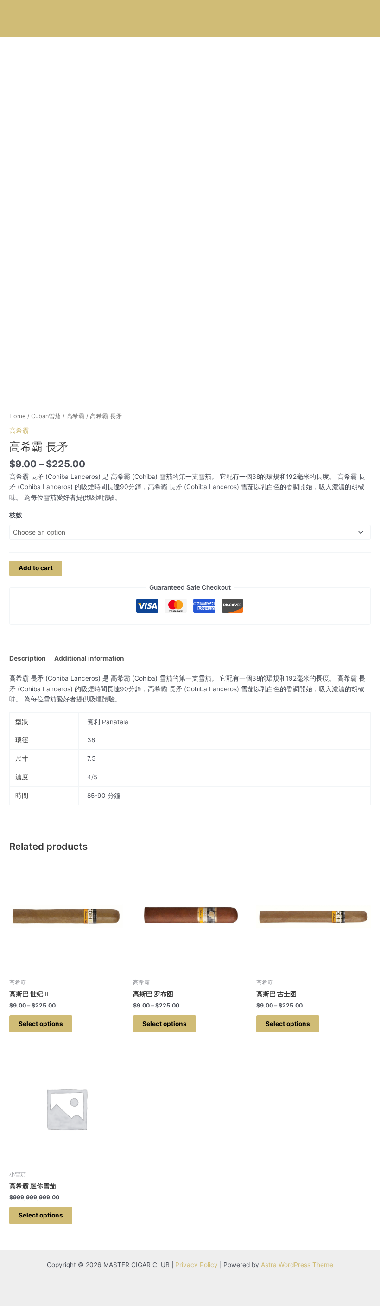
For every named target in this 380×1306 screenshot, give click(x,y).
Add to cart (36, 568)
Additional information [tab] (89, 658)
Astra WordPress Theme (297, 1264)
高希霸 (75, 416)
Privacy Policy (196, 1264)
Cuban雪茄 (46, 416)
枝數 (15, 515)
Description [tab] (27, 658)
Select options (41, 1023)
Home (17, 416)
